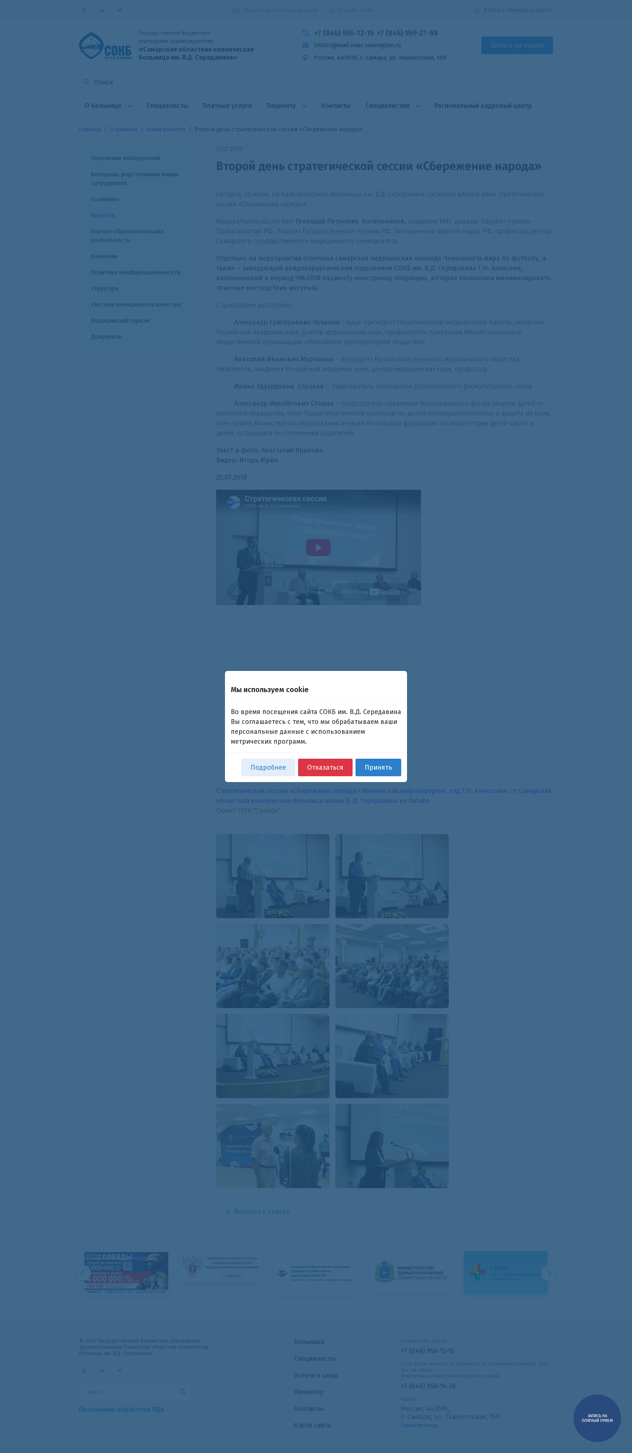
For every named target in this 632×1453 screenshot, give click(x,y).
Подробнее (268, 767)
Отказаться (325, 767)
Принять (378, 767)
